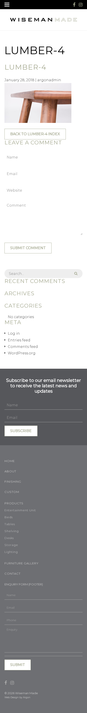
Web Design (11, 697)
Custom (11, 492)
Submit (17, 665)
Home (9, 461)
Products (13, 503)
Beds (8, 517)
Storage (11, 545)
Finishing (12, 481)
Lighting (11, 552)
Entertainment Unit (20, 510)
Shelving (11, 531)
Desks (9, 538)
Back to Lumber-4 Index (35, 134)
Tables (9, 524)
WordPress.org (21, 353)
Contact (12, 573)
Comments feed (23, 347)
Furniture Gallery (21, 563)
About (10, 471)
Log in (14, 333)
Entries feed (19, 340)
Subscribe (21, 431)
